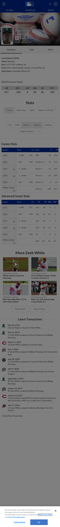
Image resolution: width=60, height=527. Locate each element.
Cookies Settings (19, 522)
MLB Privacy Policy (45, 515)
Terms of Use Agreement (16, 517)
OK (39, 522)
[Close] (55, 511)
